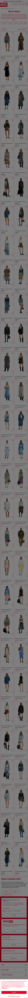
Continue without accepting (14, 996)
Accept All (14, 992)
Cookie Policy (4, 988)
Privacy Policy (18, 986)
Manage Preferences (5, 986)
